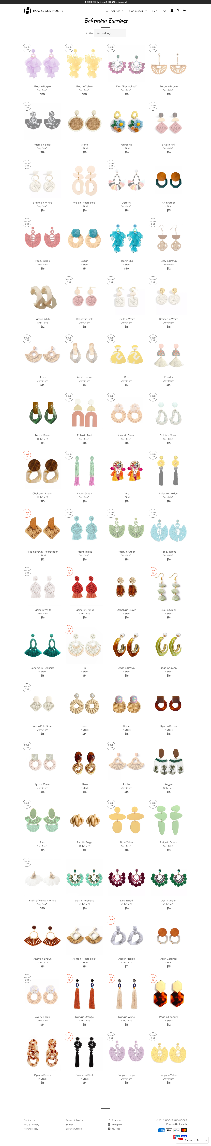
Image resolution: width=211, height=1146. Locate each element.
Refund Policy (31, 1128)
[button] (192, 1140)
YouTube (115, 1128)
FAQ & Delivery (31, 1124)
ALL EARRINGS (113, 11)
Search (69, 1124)
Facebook (116, 1120)
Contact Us (29, 1120)
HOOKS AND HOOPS (176, 1120)
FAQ (164, 11)
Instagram (116, 1124)
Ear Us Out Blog (74, 1128)
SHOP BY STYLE (136, 11)
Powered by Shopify (176, 1123)
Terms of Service (74, 1120)
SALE (154, 11)
